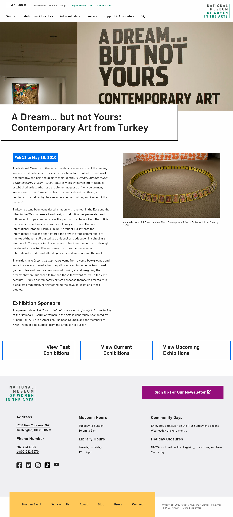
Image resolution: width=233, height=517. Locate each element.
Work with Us (61, 504)
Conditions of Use (192, 507)
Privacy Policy (172, 507)
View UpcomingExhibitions (181, 349)
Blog (101, 504)
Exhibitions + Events (37, 16)
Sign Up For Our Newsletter (180, 391)
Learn (91, 16)
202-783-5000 (26, 447)
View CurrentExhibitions (116, 349)
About (84, 504)
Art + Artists (69, 16)
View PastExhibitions (56, 349)
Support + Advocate (118, 16)
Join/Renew (39, 5)
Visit (10, 16)
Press (118, 504)
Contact (137, 504)
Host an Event (31, 504)
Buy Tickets (17, 4)
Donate (53, 5)
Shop (63, 5)
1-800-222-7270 (27, 451)
